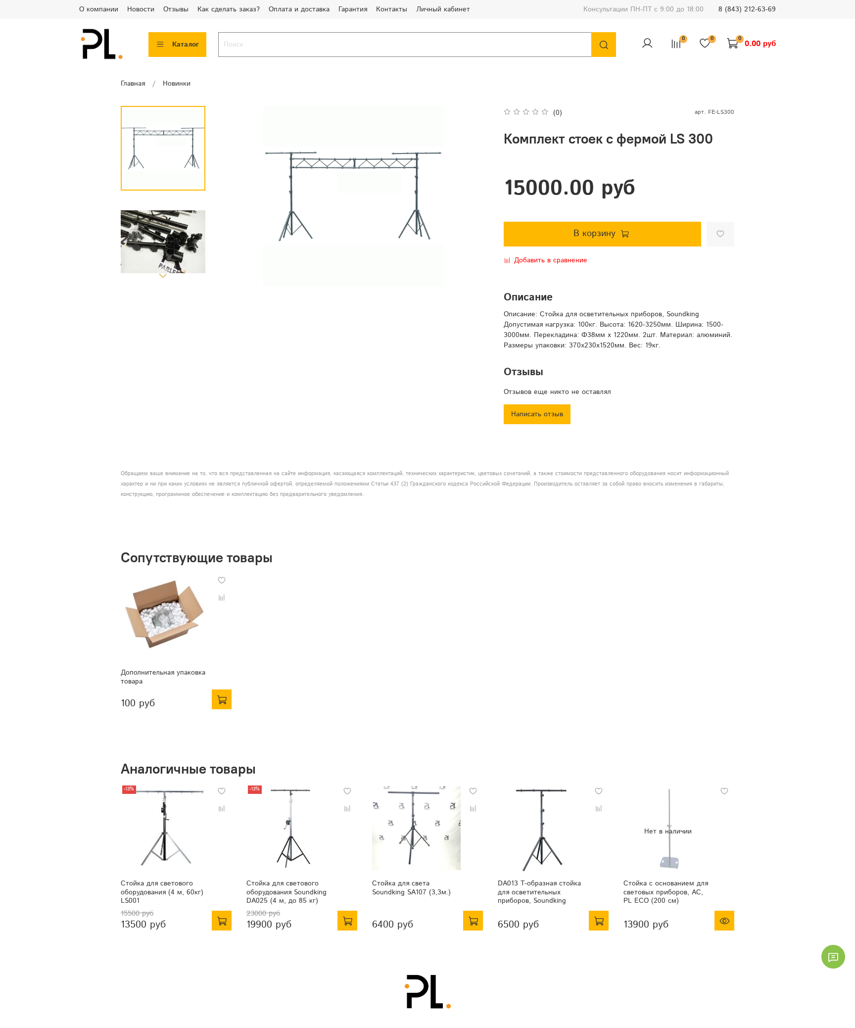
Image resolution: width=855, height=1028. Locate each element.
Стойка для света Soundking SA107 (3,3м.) (411, 888)
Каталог (185, 44)
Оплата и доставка (299, 9)
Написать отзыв (537, 414)
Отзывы (176, 9)
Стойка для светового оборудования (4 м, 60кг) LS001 (162, 892)
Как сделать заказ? (228, 9)
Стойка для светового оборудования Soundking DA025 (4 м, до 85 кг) (286, 892)
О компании (98, 9)
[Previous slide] (235, 196)
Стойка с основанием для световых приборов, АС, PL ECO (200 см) (665, 892)
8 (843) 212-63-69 (747, 9)
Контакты (391, 9)
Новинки (176, 84)
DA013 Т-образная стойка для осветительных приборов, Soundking (539, 892)
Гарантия (352, 9)
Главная (133, 84)
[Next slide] (163, 275)
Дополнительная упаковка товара (163, 677)
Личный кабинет (443, 9)
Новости (140, 9)
